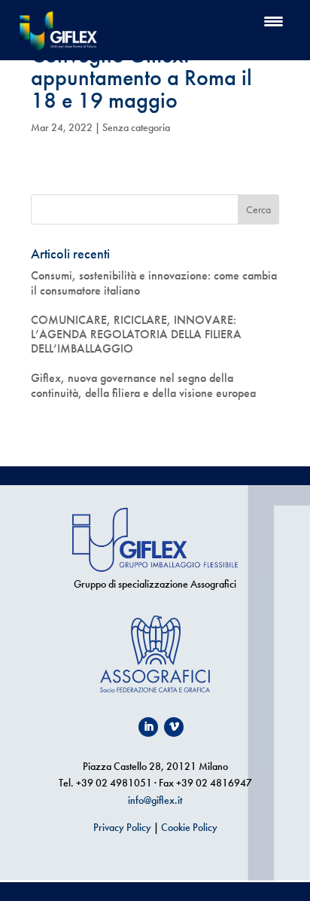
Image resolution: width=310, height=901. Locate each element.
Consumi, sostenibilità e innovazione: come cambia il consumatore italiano (154, 282)
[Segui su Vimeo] (174, 727)
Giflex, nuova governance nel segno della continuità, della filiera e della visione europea (143, 385)
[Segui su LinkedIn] (148, 727)
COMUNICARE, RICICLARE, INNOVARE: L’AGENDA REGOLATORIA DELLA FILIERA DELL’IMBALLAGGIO (136, 334)
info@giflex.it (155, 800)
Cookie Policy (189, 827)
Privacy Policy (122, 827)
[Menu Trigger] (273, 20)
